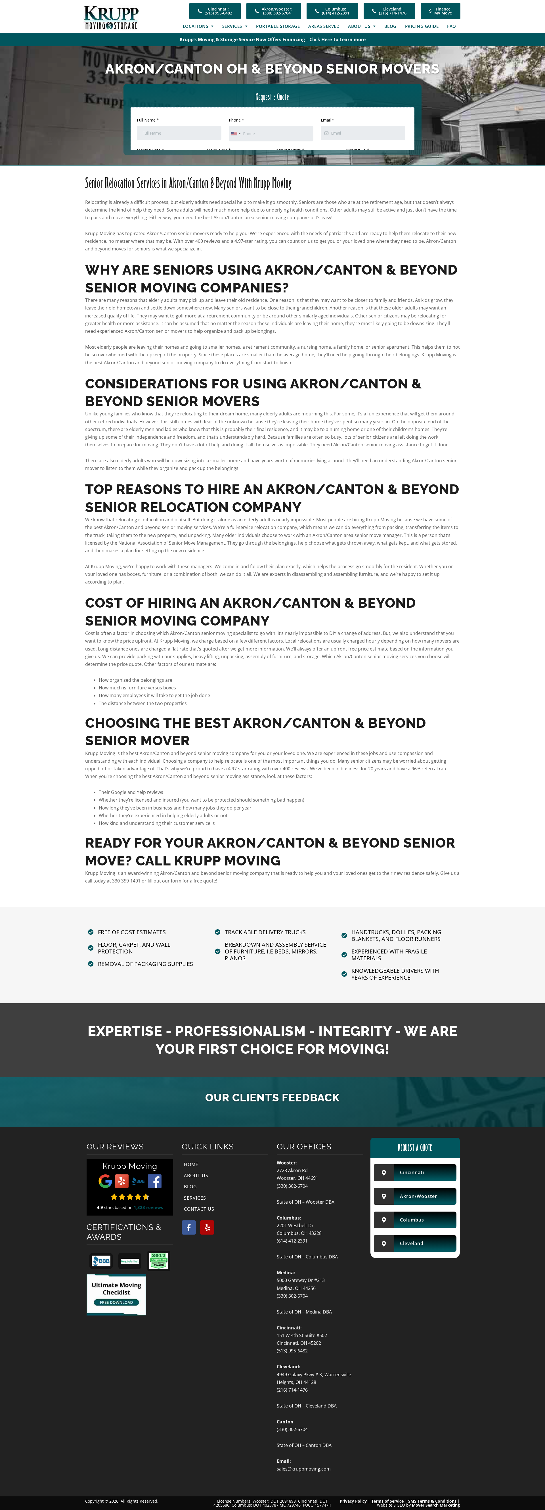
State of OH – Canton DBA (304, 1445)
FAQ (451, 26)
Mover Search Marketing (436, 1505)
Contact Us (199, 1209)
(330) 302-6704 (292, 1186)
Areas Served (323, 26)
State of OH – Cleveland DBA (307, 1406)
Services (232, 26)
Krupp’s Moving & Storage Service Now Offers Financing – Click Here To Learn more (273, 39)
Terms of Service (387, 1501)
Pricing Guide (422, 26)
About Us (359, 26)
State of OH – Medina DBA (304, 1312)
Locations (195, 26)
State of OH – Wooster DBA (305, 1202)
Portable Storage (278, 26)
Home (191, 1164)
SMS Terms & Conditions (432, 1501)
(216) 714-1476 (292, 1390)
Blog (390, 26)
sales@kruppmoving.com (304, 1469)
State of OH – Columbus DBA (307, 1257)
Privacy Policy (353, 1501)
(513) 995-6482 (292, 1351)
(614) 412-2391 (292, 1241)
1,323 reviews (148, 1207)
